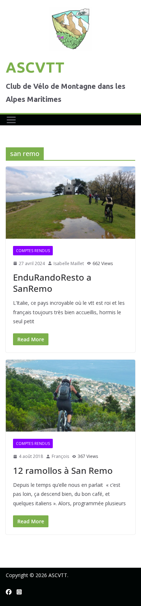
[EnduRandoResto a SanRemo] (70, 202)
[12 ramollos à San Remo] (70, 396)
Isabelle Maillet (69, 263)
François (60, 456)
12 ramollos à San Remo (63, 470)
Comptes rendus (33, 250)
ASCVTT (35, 67)
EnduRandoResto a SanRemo (52, 282)
